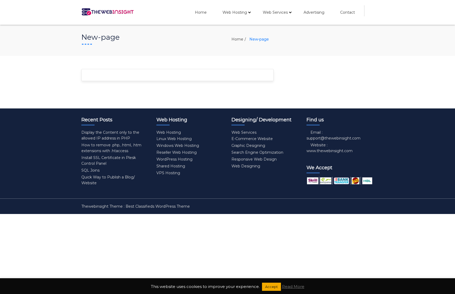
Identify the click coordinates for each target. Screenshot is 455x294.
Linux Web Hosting (174, 138)
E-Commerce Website (252, 138)
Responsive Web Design (254, 159)
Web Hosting (234, 12)
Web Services (275, 12)
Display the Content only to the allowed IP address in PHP (110, 135)
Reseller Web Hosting (176, 152)
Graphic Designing (248, 145)
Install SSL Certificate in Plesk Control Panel (108, 160)
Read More (293, 286)
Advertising (314, 12)
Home (201, 12)
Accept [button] (271, 287)
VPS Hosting (168, 173)
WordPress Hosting (174, 159)
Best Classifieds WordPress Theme (158, 206)
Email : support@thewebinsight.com (333, 135)
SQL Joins (90, 170)
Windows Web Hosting (177, 145)
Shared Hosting (170, 166)
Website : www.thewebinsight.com (329, 148)
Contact (347, 12)
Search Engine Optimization (257, 152)
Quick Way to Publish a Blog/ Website (108, 180)
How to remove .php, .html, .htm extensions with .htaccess (111, 148)
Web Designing (245, 166)
